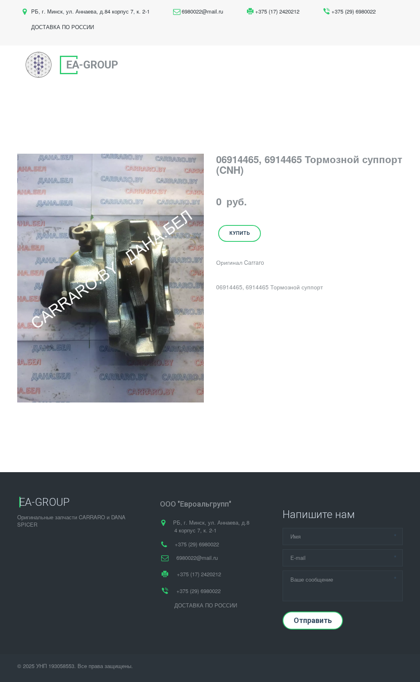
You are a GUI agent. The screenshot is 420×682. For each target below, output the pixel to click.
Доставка (311, 65)
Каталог (269, 65)
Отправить (313, 620)
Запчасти (222, 65)
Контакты (356, 65)
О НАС (179, 65)
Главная (143, 65)
